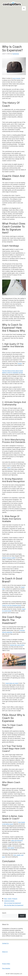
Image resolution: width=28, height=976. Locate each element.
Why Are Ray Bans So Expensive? (13, 905)
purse (8, 467)
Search (4, 913)
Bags (5, 898)
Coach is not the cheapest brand (11, 605)
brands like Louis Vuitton (17, 645)
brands (20, 363)
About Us (5, 951)
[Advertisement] (14, 27)
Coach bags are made (11, 683)
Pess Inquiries (6, 968)
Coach (9, 898)
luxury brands (16, 78)
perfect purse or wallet (8, 557)
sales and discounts (17, 840)
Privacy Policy (6, 963)
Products (14, 898)
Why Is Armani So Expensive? (12, 903)
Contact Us (5, 943)
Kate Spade (10, 847)
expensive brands (9, 901)
